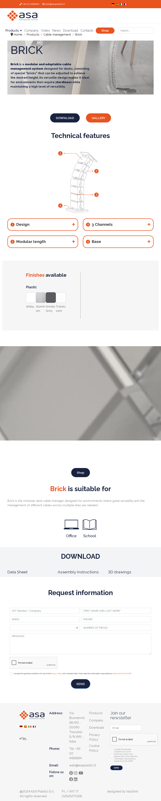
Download (70, 30)
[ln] (76, 778)
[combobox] (136, 31)
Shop (105, 30)
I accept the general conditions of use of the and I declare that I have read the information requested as (73, 673)
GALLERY (98, 118)
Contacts (86, 30)
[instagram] (76, 772)
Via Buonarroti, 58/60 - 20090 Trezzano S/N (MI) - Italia (77, 727)
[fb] (71, 778)
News (56, 30)
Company (31, 30)
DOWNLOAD (65, 118)
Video (45, 30)
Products (12, 30)
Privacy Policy (56, 673)
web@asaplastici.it (55, 4)
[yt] (81, 772)
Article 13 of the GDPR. (122, 673)
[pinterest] (71, 772)
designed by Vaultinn (122, 791)
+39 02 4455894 (30, 4)
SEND (80, 684)
